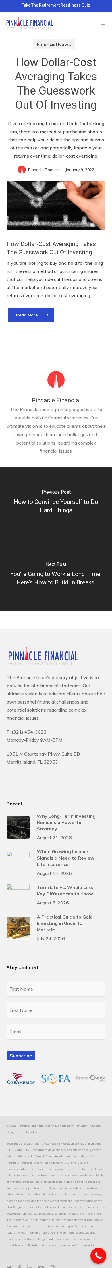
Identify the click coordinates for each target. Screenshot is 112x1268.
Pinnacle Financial (44, 169)
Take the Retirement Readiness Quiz (56, 5)
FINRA (11, 1150)
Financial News (54, 44)
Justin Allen (30, 1132)
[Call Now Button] (98, 1256)
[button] (104, 23)
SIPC (27, 1150)
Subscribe (21, 1055)
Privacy (82, 1126)
